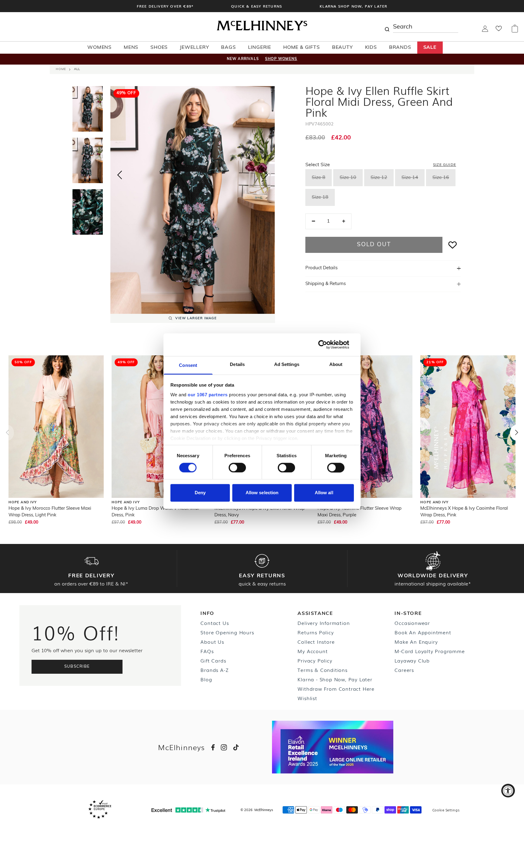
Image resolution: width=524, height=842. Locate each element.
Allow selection (262, 492)
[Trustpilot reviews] (188, 810)
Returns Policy (315, 632)
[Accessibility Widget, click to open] (508, 790)
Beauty (342, 47)
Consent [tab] (188, 365)
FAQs (206, 651)
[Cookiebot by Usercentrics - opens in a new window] (327, 344)
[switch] (237, 467)
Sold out (374, 245)
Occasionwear (412, 622)
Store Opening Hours (227, 632)
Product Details (321, 268)
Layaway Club (412, 660)
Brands (400, 47)
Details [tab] (237, 364)
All (77, 69)
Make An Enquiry (416, 641)
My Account (312, 651)
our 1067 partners (208, 394)
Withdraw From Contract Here (336, 688)
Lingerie (259, 47)
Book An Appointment (423, 632)
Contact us (214, 622)
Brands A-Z (214, 669)
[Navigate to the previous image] (119, 173)
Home (61, 69)
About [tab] (336, 364)
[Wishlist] (498, 30)
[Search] (387, 27)
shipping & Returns (325, 284)
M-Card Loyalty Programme (430, 651)
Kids (371, 47)
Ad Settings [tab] (286, 364)
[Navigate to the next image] (265, 176)
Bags (228, 47)
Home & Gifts (301, 47)
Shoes (159, 47)
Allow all (324, 492)
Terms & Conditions (322, 669)
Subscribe (77, 667)
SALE (430, 47)
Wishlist (307, 698)
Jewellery (194, 47)
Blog (206, 679)
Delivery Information (323, 622)
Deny (200, 492)
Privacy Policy (314, 660)
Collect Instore (315, 641)
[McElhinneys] (262, 29)
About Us (212, 641)
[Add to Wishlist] (452, 245)
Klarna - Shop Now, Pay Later (334, 679)
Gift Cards (213, 660)
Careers (404, 669)
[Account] (485, 30)
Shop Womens (281, 59)
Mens (131, 47)
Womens (99, 47)
